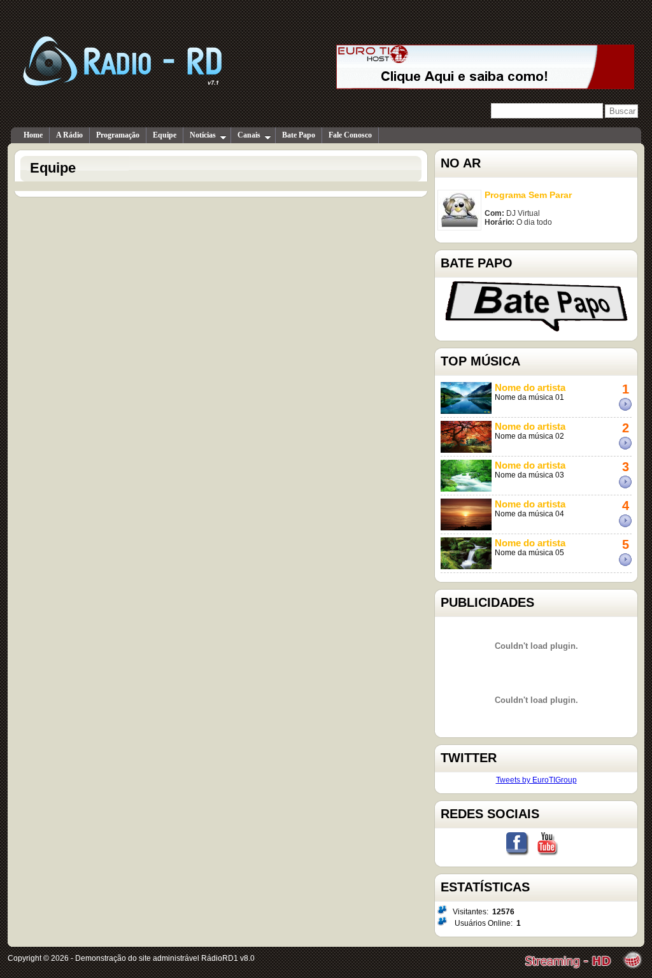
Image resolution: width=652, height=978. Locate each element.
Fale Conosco (350, 135)
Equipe (164, 135)
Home (33, 135)
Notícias (203, 135)
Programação (117, 135)
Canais (248, 135)
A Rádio (69, 135)
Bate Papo (298, 135)
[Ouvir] (631, 408)
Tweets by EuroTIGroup (536, 780)
